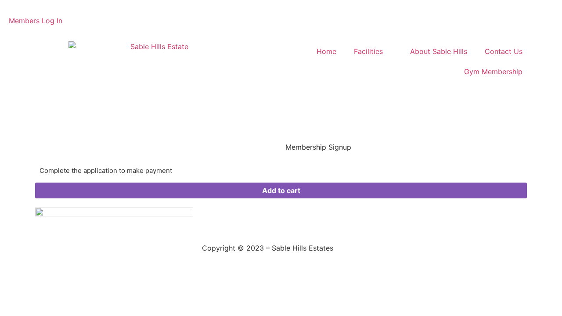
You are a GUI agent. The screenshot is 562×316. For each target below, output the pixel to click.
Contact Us (503, 51)
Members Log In (35, 20)
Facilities (368, 51)
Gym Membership (493, 71)
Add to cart (281, 190)
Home (326, 51)
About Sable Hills (438, 51)
